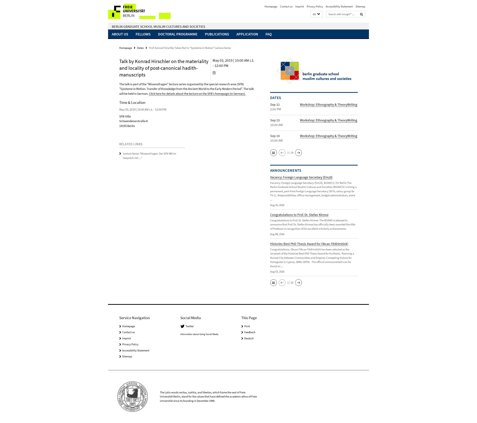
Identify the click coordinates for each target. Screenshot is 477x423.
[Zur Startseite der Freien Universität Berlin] (139, 11)
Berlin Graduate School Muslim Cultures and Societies (158, 26)
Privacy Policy (315, 6)
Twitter (190, 326)
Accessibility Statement (339, 6)
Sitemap (360, 6)
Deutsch (249, 338)
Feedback (249, 332)
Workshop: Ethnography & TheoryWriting (328, 104)
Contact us (286, 6)
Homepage (271, 6)
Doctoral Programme (178, 34)
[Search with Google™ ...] (361, 14)
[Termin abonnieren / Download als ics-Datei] (234, 72)
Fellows (143, 34)
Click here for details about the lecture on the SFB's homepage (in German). (197, 94)
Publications (217, 34)
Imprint (299, 6)
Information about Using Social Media (199, 334)
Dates (140, 48)
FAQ (269, 34)
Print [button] (247, 326)
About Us (120, 34)
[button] (316, 14)
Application (247, 34)
